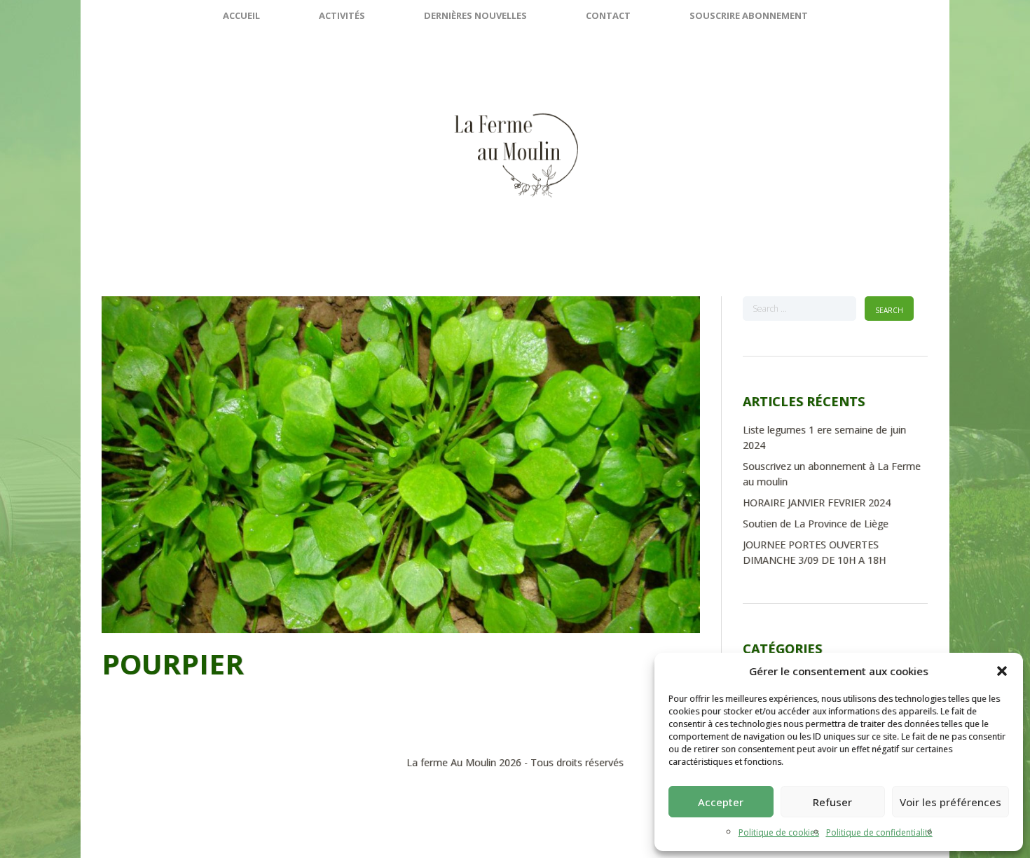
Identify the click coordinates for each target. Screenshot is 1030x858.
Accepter (720, 802)
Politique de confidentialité (879, 832)
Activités (342, 15)
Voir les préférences (950, 802)
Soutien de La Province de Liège (815, 523)
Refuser (832, 802)
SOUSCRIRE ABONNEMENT (748, 15)
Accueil (241, 15)
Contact (608, 15)
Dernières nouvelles (475, 15)
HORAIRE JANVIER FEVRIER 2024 (817, 502)
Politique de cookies (779, 832)
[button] (1002, 671)
